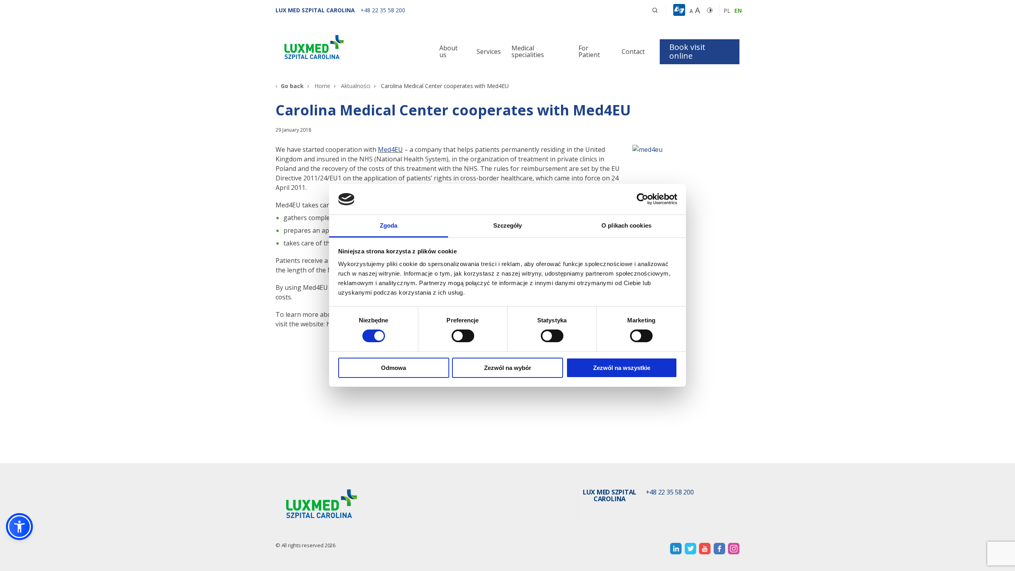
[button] (655, 10)
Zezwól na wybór (507, 367)
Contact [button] (633, 51)
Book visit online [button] (687, 51)
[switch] (463, 336)
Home (322, 86)
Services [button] (489, 51)
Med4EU (390, 149)
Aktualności (355, 86)
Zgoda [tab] (389, 225)
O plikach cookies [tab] (626, 225)
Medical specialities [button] (527, 51)
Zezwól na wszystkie (621, 367)
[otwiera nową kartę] (676, 548)
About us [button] (448, 51)
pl (727, 10)
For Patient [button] (589, 51)
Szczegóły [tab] (507, 225)
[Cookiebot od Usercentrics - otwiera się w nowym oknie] (642, 199)
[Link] (349, 49)
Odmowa (393, 367)
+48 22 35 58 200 (670, 492)
